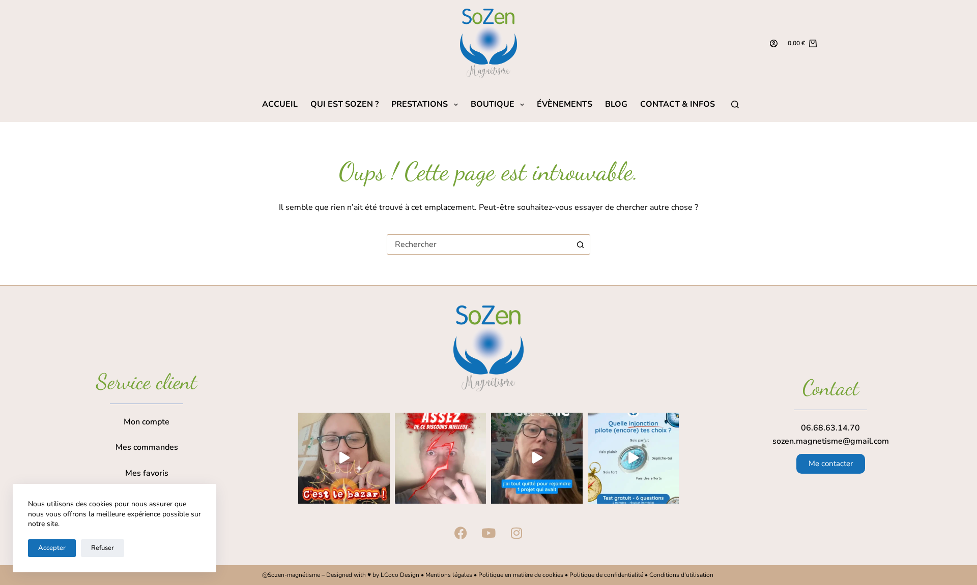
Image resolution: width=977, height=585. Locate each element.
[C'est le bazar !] (344, 458)
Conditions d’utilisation (682, 575)
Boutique (492, 104)
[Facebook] (460, 532)
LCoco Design (401, 575)
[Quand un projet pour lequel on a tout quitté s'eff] (537, 458)
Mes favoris (146, 473)
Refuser (102, 547)
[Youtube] (488, 532)
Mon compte (146, 421)
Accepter (52, 547)
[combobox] (478, 244)
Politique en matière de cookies (520, 575)
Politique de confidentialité (606, 575)
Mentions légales (448, 575)
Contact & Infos (677, 104)
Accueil (280, 104)
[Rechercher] (735, 104)
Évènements (564, 104)
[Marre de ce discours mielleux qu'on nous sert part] (440, 458)
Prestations (419, 104)
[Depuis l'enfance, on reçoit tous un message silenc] (633, 458)
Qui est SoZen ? (344, 104)
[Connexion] (774, 43)
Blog (616, 104)
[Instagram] (516, 532)
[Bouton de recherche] (580, 244)
